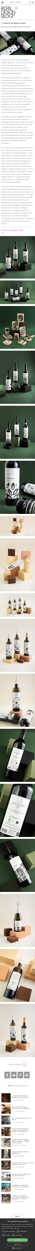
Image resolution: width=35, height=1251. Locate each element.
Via (2, 233)
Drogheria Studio (17, 230)
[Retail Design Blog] (17, 12)
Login (12, 2)
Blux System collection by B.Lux (21, 1118)
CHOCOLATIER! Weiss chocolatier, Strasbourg (21, 1107)
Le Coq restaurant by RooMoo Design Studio (20, 1096)
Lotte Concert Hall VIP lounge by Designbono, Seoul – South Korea (20, 1130)
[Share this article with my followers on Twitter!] (14, 1075)
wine (26, 1086)
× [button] (33, 1220)
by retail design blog (18, 1100)
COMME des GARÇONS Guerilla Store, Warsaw (20, 1186)
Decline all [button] (17, 1244)
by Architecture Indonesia (20, 1145)
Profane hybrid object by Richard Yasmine (21, 1174)
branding (14, 1086)
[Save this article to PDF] (27, 1075)
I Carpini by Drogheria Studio (13, 23)
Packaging (21, 1086)
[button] (3, 1231)
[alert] (17, 1234)
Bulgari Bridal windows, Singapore (20, 1152)
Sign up (17, 2)
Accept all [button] (17, 1240)
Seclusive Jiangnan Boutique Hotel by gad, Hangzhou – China (20, 1197)
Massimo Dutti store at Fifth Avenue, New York (23, 1163)
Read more (16, 1228)
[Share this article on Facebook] (7, 1075)
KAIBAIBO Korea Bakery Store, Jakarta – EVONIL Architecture (20, 1141)
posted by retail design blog (10, 27)
